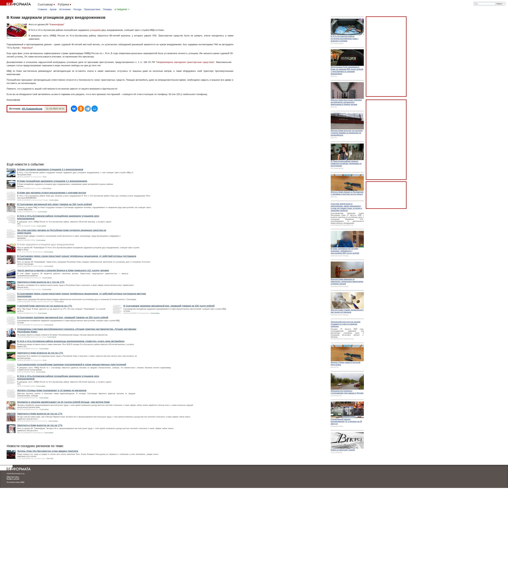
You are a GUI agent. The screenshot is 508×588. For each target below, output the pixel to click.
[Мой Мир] (94, 108)
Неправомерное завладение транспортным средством (185, 62)
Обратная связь (13, 477)
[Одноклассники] (81, 108)
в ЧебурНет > (122, 9)
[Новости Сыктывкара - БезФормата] (16, 3)
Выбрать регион (13, 479)
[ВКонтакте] (74, 108)
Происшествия (92, 9)
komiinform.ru (16, 38)
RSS (22, 482)
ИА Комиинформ (32, 108)
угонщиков (95, 30)
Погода (77, 9)
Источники (65, 9)
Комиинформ (57, 24)
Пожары (107, 9)
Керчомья (27, 48)
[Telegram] (88, 108)
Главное (42, 9)
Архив (53, 9)
